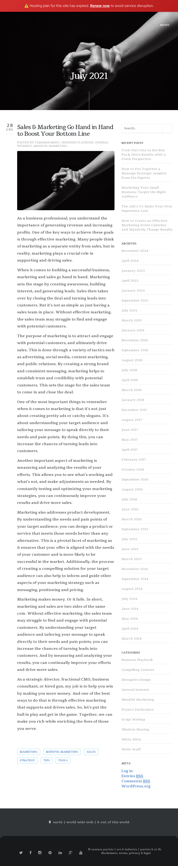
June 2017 (129, 430)
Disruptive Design (136, 680)
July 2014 (129, 599)
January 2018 (132, 400)
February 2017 (133, 459)
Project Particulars (137, 709)
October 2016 (132, 469)
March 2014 (131, 638)
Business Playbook (77, 142)
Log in (127, 771)
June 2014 (129, 609)
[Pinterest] (50, 852)
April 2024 (130, 261)
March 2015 (131, 559)
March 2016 (131, 519)
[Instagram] (39, 852)
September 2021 (134, 300)
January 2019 (132, 330)
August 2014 (132, 589)
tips (46, 760)
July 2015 (129, 539)
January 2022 (133, 290)
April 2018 (129, 380)
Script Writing (133, 719)
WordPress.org (135, 786)
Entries (132, 776)
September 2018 (134, 350)
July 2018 (129, 370)
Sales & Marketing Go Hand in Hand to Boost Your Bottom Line (65, 130)
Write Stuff (131, 749)
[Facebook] (30, 852)
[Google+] (70, 852)
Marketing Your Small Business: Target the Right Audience (143, 192)
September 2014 (134, 579)
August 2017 (131, 420)
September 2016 (134, 479)
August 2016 (132, 489)
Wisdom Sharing (135, 729)
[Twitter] (21, 852)
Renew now (100, 5)
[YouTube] (81, 852)
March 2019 (131, 320)
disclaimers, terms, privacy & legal (126, 853)
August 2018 (131, 360)
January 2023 (133, 270)
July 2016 (129, 499)
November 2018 (134, 340)
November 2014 (134, 569)
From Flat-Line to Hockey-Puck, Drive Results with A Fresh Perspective (143, 154)
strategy (27, 760)
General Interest (135, 689)
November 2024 (134, 251)
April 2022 (130, 280)
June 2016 (129, 509)
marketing (29, 752)
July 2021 (129, 310)
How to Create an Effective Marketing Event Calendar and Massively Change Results (146, 225)
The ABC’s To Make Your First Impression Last (146, 208)
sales (91, 752)
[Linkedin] (60, 852)
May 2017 (129, 440)
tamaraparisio (47, 142)
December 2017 (134, 410)
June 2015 (129, 549)
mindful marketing (62, 752)
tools (63, 760)
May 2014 (129, 618)
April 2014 (129, 628)
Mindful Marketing (50, 146)
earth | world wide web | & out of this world (91, 822)
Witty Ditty (131, 739)
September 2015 (134, 529)
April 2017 (129, 449)
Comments (135, 781)
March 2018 (131, 390)
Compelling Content (137, 670)
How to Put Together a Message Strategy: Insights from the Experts (144, 173)
